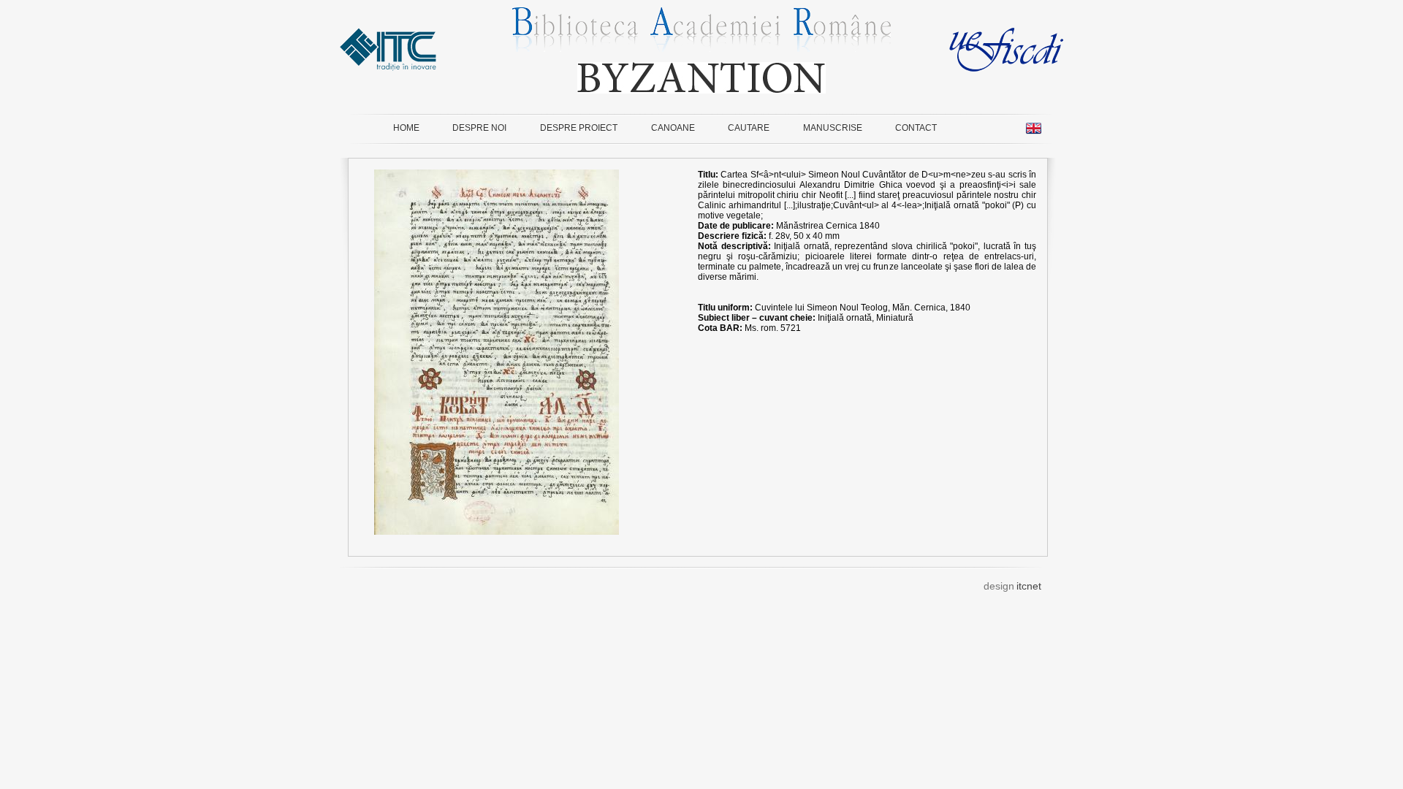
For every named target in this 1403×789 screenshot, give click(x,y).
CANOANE (673, 128)
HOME (406, 128)
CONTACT (916, 128)
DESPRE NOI (479, 128)
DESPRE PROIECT (578, 128)
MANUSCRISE (832, 128)
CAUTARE (748, 128)
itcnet (1028, 586)
